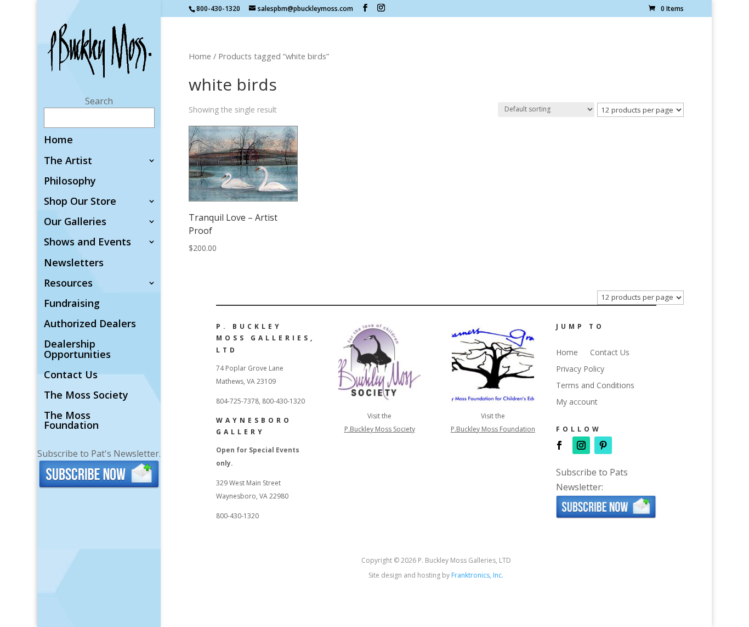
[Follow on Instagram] (581, 445)
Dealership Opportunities (77, 349)
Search (99, 101)
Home (58, 140)
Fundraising (72, 304)
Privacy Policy (580, 369)
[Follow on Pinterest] (603, 445)
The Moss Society (86, 395)
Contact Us (71, 375)
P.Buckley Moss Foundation (493, 429)
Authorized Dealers (90, 324)
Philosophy (70, 181)
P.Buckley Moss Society (379, 429)
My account (577, 402)
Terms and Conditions (595, 386)
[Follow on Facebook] (559, 445)
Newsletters (74, 263)
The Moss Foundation (71, 421)
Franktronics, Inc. (477, 575)
